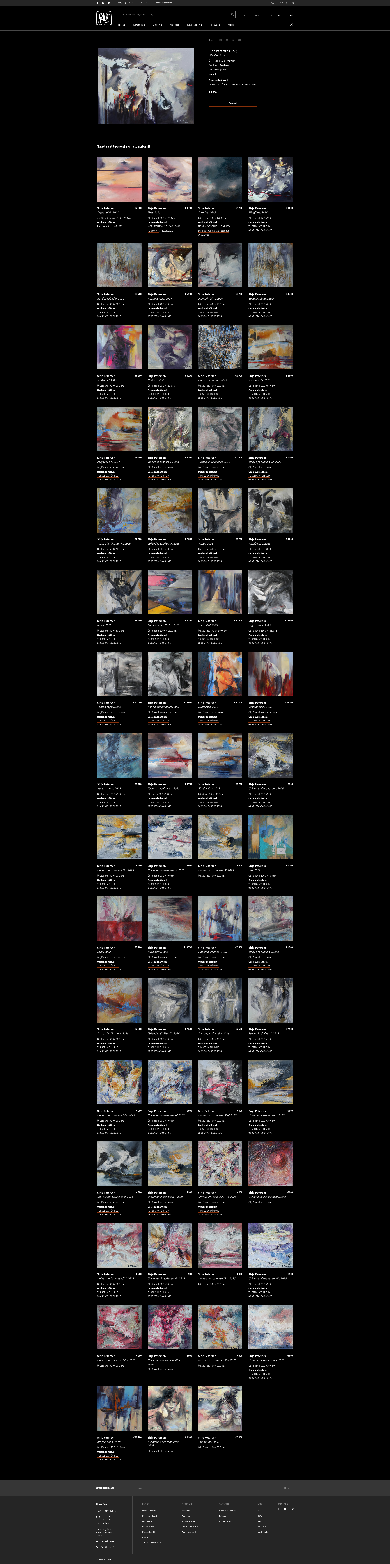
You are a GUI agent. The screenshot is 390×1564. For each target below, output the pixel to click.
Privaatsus (261, 1526)
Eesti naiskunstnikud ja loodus (213, 230)
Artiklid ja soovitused (151, 1542)
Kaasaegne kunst (149, 1515)
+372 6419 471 (108, 1546)
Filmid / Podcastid (190, 1526)
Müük (258, 15)
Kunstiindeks (275, 15)
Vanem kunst (148, 1526)
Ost (245, 15)
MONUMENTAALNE (157, 226)
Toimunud (186, 1515)
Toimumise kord (189, 1531)
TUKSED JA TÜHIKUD (219, 84)
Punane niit (103, 226)
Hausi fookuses (149, 1510)
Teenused (215, 24)
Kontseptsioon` (226, 1521)
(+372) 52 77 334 (141, 3)
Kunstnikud (139, 24)
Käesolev (186, 1510)
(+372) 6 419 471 (127, 3)
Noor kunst (147, 1521)
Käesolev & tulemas (227, 1510)
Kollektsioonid (194, 24)
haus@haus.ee (166, 3)
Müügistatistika (188, 1521)
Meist (259, 1521)
